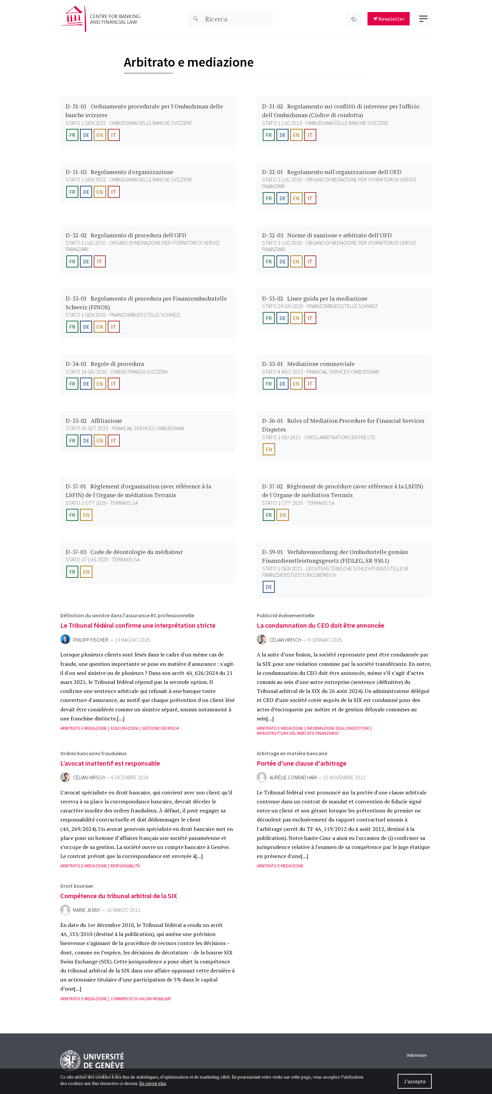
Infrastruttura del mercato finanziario (298, 733)
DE (86, 135)
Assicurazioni (124, 728)
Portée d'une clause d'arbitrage (301, 763)
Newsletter (390, 18)
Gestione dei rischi (160, 728)
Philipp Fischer (90, 640)
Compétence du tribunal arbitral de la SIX (118, 895)
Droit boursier (76, 885)
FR (72, 135)
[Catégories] (354, 18)
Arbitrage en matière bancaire (292, 753)
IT (113, 135)
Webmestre (416, 1055)
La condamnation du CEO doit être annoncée (320, 625)
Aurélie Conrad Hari (293, 777)
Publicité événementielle (285, 615)
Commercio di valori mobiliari (140, 998)
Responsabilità (125, 865)
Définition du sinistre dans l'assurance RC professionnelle (127, 615)
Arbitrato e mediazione (83, 728)
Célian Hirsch (285, 640)
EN (99, 135)
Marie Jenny (86, 910)
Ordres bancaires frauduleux (93, 753)
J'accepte (415, 1081)
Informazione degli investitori (338, 728)
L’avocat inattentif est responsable (110, 763)
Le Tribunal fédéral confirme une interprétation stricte (138, 625)
